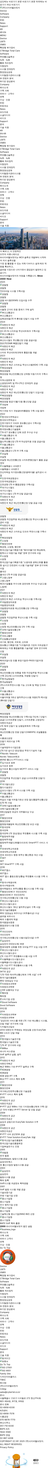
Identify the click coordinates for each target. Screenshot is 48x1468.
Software (4, 152)
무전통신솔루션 (7, 57)
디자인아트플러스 (8, 1376)
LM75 (2, 41)
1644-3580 (5, 1432)
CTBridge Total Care (10, 50)
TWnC (3, 1379)
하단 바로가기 (13, 4)
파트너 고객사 (6, 1238)
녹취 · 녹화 (5, 60)
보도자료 (4, 112)
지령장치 (4, 66)
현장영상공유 (6, 72)
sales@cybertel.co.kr (10, 1392)
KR (1, 32)
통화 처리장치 (6, 63)
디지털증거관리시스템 (10, 75)
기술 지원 (4, 127)
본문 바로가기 (24, 1)
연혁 (2, 96)
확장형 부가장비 (7, 47)
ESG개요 (4, 106)
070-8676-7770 (7, 1419)
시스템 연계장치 (7, 69)
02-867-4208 (6, 1438)
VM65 (3, 44)
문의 (2, 124)
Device (3, 136)
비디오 (3, 118)
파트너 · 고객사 (7, 93)
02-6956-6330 (7, 1407)
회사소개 (4, 87)
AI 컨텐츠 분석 (6, 78)
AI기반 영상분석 (7, 81)
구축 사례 (4, 90)
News (2, 207)
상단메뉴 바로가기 (8, 1)
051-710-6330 (7, 1426)
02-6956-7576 (7, 1413)
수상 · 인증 (5, 99)
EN (4, 32)
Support (4, 219)
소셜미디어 (5, 115)
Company (4, 182)
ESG (2, 201)
